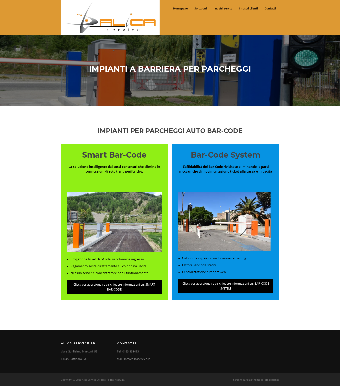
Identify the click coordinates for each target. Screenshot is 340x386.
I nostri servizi (223, 8)
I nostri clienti (248, 8)
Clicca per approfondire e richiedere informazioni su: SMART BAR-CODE (114, 287)
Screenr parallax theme (246, 379)
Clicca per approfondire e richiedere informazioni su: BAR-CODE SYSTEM (225, 286)
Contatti (270, 8)
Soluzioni (200, 8)
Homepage (180, 8)
